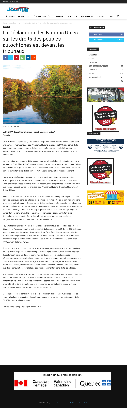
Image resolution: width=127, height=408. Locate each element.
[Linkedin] (28, 57)
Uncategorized (95, 77)
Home (5, 23)
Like (121, 34)
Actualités (12, 23)
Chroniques (93, 62)
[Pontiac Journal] (18, 9)
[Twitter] (10, 57)
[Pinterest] (16, 57)
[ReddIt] (33, 57)
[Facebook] (5, 57)
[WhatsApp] (22, 57)
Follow (120, 40)
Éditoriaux (93, 69)
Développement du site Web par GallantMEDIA (72, 403)
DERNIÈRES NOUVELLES (98, 66)
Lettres (91, 73)
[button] (118, 16)
